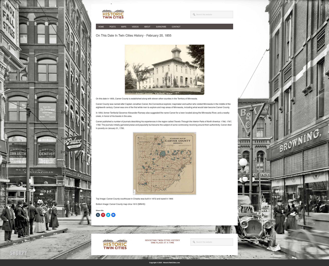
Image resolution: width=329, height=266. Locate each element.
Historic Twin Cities (113, 14)
